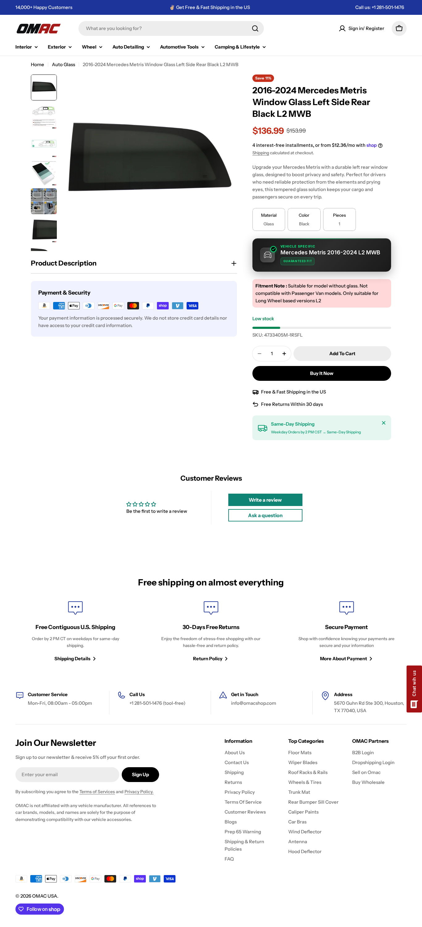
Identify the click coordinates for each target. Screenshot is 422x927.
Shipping (260, 152)
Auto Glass (63, 64)
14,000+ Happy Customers (43, 7)
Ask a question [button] (265, 515)
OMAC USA (44, 896)
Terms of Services (97, 791)
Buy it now (321, 373)
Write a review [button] (265, 500)
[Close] (384, 423)
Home (37, 64)
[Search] (255, 28)
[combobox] (171, 28)
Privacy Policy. (139, 791)
